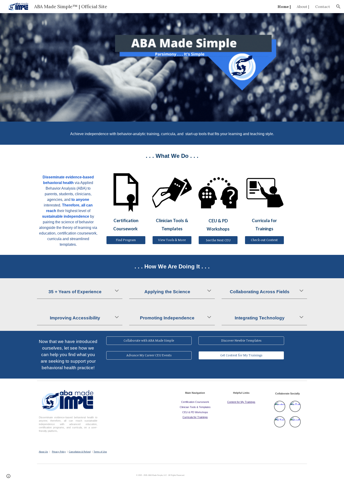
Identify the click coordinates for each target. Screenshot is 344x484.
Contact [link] (322, 6)
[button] (338, 6)
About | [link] (303, 6)
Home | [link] (284, 6)
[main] (172, 133)
